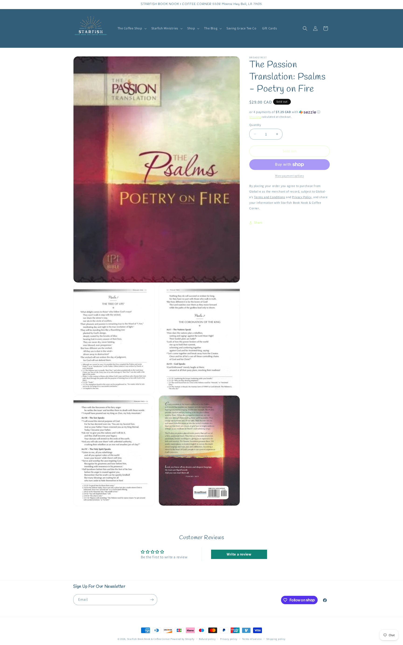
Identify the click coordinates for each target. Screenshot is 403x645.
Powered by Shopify (182, 639)
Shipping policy (276, 638)
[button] (132, 28)
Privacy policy (228, 638)
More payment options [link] (289, 175)
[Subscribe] (152, 599)
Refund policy (207, 638)
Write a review (239, 554)
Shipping (255, 116)
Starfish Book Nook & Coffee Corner (148, 639)
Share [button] (258, 222)
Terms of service (252, 638)
